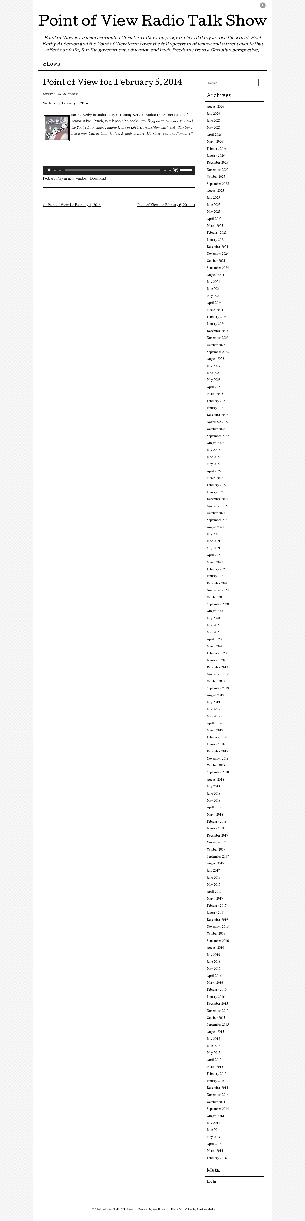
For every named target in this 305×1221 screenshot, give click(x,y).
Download (98, 178)
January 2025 (216, 239)
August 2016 (215, 947)
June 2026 (213, 120)
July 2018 (213, 786)
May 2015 (213, 1052)
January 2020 (216, 660)
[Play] (49, 170)
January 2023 (216, 407)
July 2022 (213, 449)
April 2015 (214, 1059)
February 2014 (217, 1157)
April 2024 (214, 302)
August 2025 (215, 190)
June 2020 (213, 625)
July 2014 (213, 1122)
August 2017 (215, 863)
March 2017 (215, 898)
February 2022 (217, 484)
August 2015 (215, 1031)
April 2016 (214, 975)
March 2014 (215, 1150)
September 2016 (218, 940)
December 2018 (217, 751)
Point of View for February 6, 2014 (166, 204)
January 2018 (216, 828)
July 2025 (213, 197)
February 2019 (217, 737)
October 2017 (216, 849)
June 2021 (213, 540)
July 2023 (213, 365)
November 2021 (218, 506)
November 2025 (218, 169)
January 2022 (216, 492)
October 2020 (216, 597)
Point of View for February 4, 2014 (72, 204)
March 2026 (215, 141)
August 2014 (215, 1115)
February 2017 (217, 905)
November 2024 (218, 253)
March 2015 (215, 1066)
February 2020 (217, 653)
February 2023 (217, 400)
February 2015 (217, 1073)
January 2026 (216, 155)
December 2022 (217, 414)
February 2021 (217, 569)
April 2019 (214, 723)
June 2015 (213, 1045)
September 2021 (218, 519)
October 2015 (216, 1017)
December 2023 (217, 330)
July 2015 (213, 1038)
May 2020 (213, 632)
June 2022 (213, 457)
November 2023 (218, 337)
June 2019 (213, 709)
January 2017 (216, 912)
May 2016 (213, 968)
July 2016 (213, 954)
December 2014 (217, 1087)
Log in (211, 1181)
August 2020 (215, 611)
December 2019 (217, 667)
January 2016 (216, 996)
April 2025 (214, 218)
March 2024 (215, 309)
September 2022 (218, 436)
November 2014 (218, 1094)
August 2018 (215, 779)
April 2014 (214, 1143)
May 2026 (213, 127)
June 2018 (213, 793)
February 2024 (217, 316)
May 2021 (213, 548)
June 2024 (213, 288)
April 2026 (214, 134)
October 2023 (216, 344)
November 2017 (218, 842)
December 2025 (217, 162)
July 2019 (213, 702)
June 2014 (213, 1129)
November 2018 (218, 758)
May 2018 (213, 800)
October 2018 (216, 765)
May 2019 (213, 716)
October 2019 (216, 681)
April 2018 (214, 807)
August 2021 (215, 527)
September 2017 (218, 856)
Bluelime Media (206, 1209)
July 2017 (213, 870)
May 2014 (213, 1136)
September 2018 (218, 772)
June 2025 (213, 204)
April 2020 (214, 639)
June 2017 (213, 877)
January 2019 (216, 744)
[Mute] (175, 170)
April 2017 (214, 891)
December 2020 (217, 583)
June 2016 (213, 961)
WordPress (159, 1209)
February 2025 (217, 232)
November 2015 (218, 1010)
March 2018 (215, 814)
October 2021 (216, 513)
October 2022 (216, 428)
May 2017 (213, 884)
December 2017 (217, 835)
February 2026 (217, 148)
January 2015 (216, 1080)
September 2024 (218, 267)
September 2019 (218, 688)
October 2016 (216, 933)
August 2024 (215, 274)
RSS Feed (263, 5)
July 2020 (213, 618)
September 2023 (218, 351)
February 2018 (217, 821)
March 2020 (215, 646)
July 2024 (213, 281)
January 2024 (216, 323)
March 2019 (215, 730)
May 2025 (213, 211)
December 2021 (217, 499)
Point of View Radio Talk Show (152, 22)
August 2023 (215, 358)
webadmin (72, 94)
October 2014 (216, 1101)
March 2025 (215, 225)
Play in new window (71, 178)
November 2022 (218, 421)
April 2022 (214, 471)
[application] (119, 170)
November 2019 (218, 674)
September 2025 (218, 183)
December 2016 (217, 919)
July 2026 (213, 113)
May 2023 (213, 379)
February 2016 (217, 989)
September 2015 (218, 1024)
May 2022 (213, 463)
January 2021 (216, 576)
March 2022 (215, 478)
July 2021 (213, 534)
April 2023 (214, 386)
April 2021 (214, 555)
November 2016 (218, 926)
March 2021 (215, 562)
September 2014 (218, 1108)
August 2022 (215, 442)
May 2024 (213, 295)
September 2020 (218, 604)
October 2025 (216, 176)
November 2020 (218, 590)
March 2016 (215, 982)
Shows (51, 64)
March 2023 (215, 393)
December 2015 (217, 1003)
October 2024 (216, 260)
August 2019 (215, 695)
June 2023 (213, 372)
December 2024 (217, 246)
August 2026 (215, 106)
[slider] (186, 170)
